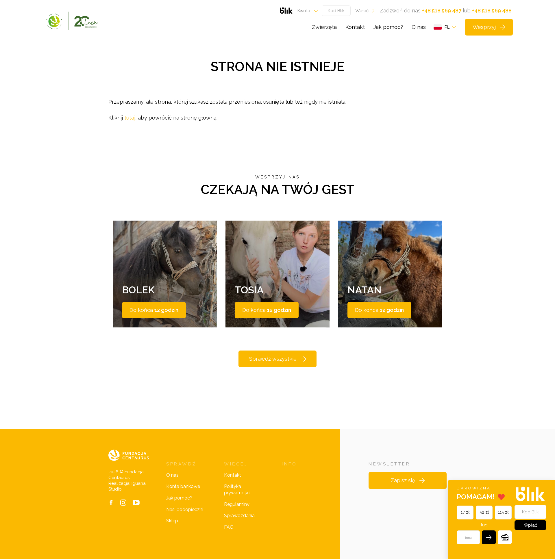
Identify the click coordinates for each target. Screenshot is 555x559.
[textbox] (306, 10)
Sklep (172, 520)
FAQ (229, 527)
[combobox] (306, 10)
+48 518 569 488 (492, 11)
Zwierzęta (324, 27)
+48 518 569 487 (441, 11)
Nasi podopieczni (184, 509)
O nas (419, 27)
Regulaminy (236, 504)
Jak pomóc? (388, 27)
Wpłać (362, 10)
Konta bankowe (183, 486)
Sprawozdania (239, 515)
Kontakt (355, 27)
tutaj (129, 118)
